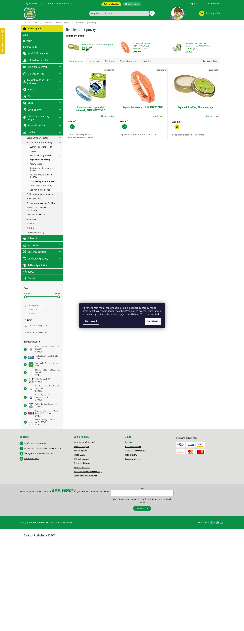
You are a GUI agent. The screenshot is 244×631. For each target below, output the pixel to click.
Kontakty (128, 442)
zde (158, 314)
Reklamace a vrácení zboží (84, 442)
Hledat (152, 13)
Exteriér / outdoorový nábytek (38, 118)
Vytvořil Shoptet (202, 522)
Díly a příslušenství (37, 66)
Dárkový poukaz (35, 28)
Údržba (31, 132)
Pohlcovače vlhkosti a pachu (40, 194)
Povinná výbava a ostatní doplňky (41, 175)
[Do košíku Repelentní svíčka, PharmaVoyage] (176, 126)
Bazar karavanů (131, 455)
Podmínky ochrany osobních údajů (88, 471)
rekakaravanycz (31, 458)
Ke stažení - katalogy (82, 463)
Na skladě (35, 305)
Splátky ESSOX (79, 455)
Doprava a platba (80, 451)
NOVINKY (28, 40)
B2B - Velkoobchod (81, 459)
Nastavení (91, 321)
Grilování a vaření (36, 125)
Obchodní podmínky (82, 467)
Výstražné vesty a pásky (41, 155)
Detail (72, 126)
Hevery (33, 151)
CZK (198, 3)
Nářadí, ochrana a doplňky (39, 142)
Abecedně (146, 61)
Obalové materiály (35, 232)
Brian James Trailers (133, 459)
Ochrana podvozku (36, 214)
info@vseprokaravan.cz (35, 443)
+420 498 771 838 (32, 448)
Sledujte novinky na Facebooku (38, 453)
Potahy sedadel (37, 164)
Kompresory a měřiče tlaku (42, 181)
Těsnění (30, 223)
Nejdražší (109, 61)
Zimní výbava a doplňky (41, 185)
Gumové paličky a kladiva (42, 146)
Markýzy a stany (36, 73)
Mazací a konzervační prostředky (37, 208)
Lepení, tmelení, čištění (38, 137)
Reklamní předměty (37, 265)
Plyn (30, 96)
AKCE (26, 34)
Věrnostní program (81, 446)
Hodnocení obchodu (133, 446)
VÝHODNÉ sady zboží (38, 53)
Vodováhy (31, 219)
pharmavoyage (38, 325)
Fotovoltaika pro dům (38, 60)
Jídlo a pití (33, 238)
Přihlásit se (142, 508)
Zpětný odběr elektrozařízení (85, 476)
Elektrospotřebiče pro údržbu (41, 203)
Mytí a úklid (33, 245)
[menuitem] (111, 4)
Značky (31, 278)
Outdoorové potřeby (38, 258)
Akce (33, 309)
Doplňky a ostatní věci (40, 189)
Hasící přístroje (34, 198)
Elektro (31, 89)
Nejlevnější (94, 61)
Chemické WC (35, 109)
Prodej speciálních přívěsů (135, 451)
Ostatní (30, 228)
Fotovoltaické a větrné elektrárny (38, 81)
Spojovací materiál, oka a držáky (41, 169)
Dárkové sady (30, 46)
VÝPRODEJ (28, 271)
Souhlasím (153, 321)
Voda (30, 102)
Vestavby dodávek (37, 251)
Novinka (34, 313)
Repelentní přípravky (40, 159)
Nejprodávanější (128, 61)
